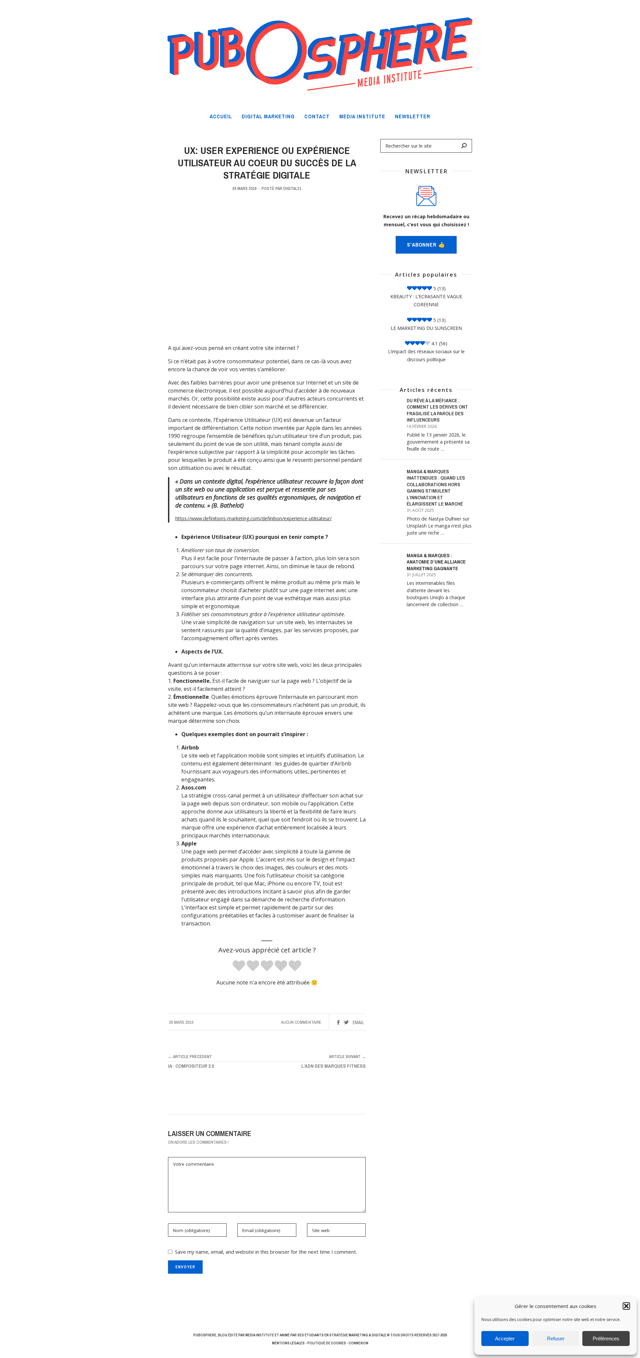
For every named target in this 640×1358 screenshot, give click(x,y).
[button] (626, 1306)
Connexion (358, 1343)
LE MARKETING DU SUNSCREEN (426, 328)
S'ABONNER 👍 (426, 244)
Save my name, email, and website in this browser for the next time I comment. (266, 1251)
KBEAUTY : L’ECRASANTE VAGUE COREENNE (426, 300)
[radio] (239, 966)
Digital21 (292, 188)
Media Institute (259, 1335)
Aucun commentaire (301, 1022)
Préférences (606, 1338)
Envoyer (185, 1267)
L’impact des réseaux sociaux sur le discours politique (426, 355)
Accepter (505, 1338)
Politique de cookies (326, 1343)
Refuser (555, 1338)
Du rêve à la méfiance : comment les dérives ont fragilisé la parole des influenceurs (437, 410)
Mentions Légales (288, 1343)
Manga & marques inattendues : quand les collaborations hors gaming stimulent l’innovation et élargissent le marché (436, 487)
